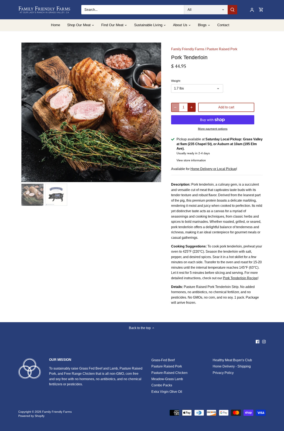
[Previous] (27, 112)
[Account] (252, 9)
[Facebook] (257, 341)
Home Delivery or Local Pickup (213, 169)
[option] (91, 112)
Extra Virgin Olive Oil (166, 391)
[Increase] (191, 107)
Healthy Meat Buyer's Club (232, 360)
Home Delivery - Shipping (232, 366)
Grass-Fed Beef (163, 360)
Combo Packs (161, 385)
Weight (175, 80)
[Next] (154, 112)
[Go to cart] (261, 9)
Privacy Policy (223, 373)
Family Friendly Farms (187, 49)
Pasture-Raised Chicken (169, 373)
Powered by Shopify (31, 416)
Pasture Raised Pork (222, 49)
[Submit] (232, 9)
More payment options (212, 128)
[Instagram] (264, 341)
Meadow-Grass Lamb (167, 379)
